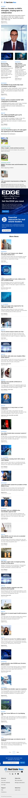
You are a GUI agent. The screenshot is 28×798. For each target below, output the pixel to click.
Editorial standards (5, 782)
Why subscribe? (18, 780)
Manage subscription (20, 782)
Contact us (3, 792)
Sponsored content (5, 128)
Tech (2, 277)
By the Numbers (4, 304)
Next (18, 752)
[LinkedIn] (12, 774)
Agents (2, 637)
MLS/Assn (3, 6)
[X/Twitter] (10, 774)
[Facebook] (15, 774)
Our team (3, 784)
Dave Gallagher (4, 109)
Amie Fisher (3, 261)
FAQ (2, 790)
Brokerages (4, 61)
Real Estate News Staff (6, 77)
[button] (1, 2)
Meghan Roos (4, 21)
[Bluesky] (18, 774)
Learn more (17, 790)
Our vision (3, 780)
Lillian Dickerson (18, 78)
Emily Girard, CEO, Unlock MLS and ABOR (9, 415)
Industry (3, 98)
